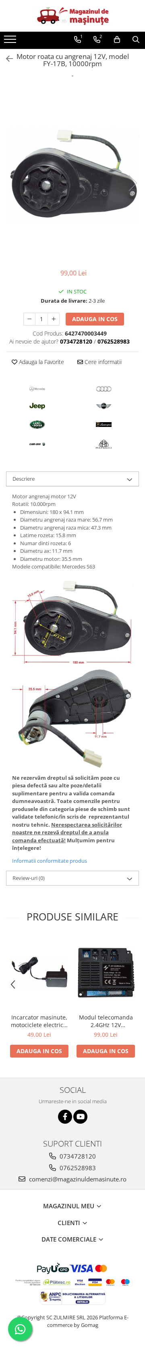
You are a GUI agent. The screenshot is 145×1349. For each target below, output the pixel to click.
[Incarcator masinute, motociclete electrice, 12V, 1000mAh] (39, 972)
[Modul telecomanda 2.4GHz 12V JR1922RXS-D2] (106, 973)
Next (132, 183)
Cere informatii (102, 362)
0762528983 (77, 1168)
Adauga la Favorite (40, 362)
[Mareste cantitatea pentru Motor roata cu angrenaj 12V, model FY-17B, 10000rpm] (54, 319)
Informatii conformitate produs (49, 860)
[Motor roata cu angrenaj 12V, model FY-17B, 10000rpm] (72, 174)
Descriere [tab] (23, 478)
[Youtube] (80, 1117)
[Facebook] (65, 1117)
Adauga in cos (95, 319)
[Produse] (11, 42)
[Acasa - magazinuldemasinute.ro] (72, 16)
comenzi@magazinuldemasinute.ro (76, 1179)
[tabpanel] (72, 174)
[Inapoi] (6, 58)
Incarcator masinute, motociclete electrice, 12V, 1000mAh (39, 1021)
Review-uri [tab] (28, 878)
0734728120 (77, 1156)
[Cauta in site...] (136, 40)
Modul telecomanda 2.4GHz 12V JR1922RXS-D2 (106, 1021)
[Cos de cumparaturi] (117, 40)
